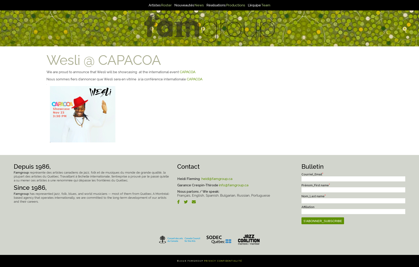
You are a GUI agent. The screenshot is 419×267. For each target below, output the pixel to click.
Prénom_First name (315, 185)
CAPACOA (187, 72)
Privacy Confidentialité (223, 261)
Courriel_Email (312, 174)
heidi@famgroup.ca (216, 179)
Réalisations (225, 5)
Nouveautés (189, 5)
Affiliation (307, 207)
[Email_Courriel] (195, 202)
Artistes (160, 5)
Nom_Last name (313, 196)
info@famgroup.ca (233, 185)
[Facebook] (180, 202)
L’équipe (259, 5)
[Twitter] (187, 202)
